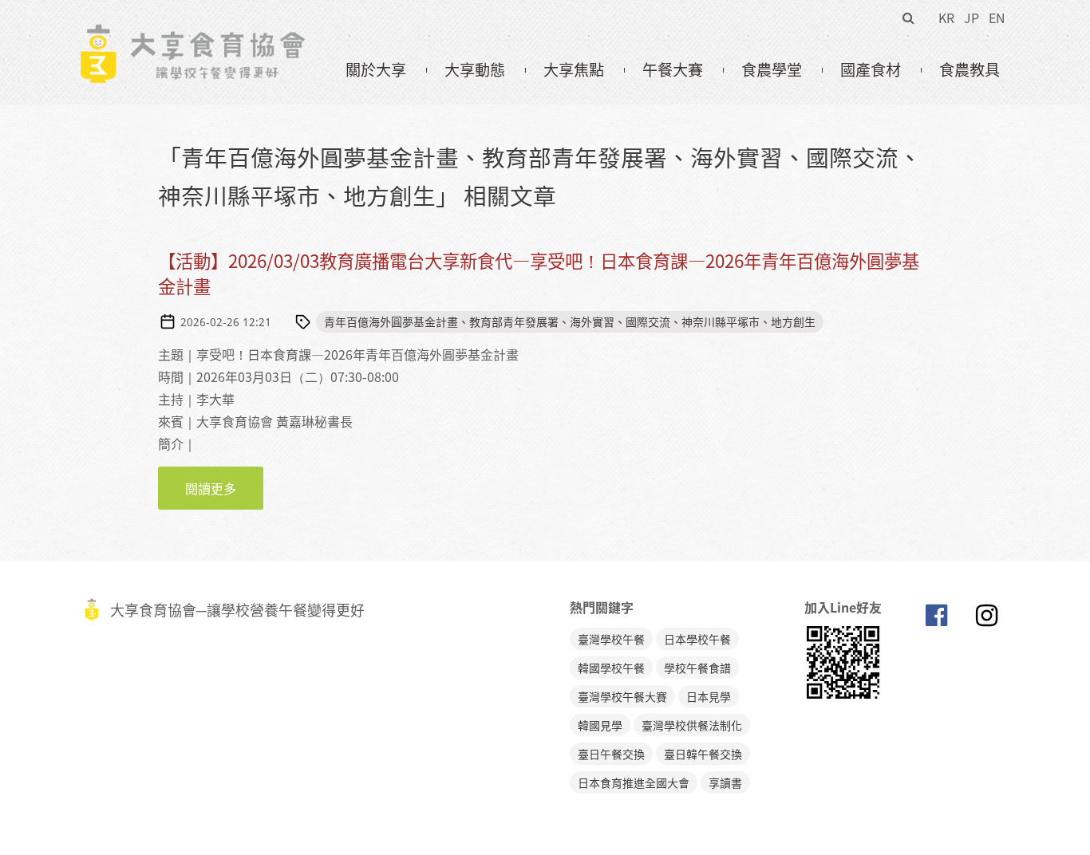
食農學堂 (771, 69)
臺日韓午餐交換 (703, 754)
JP (971, 17)
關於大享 (376, 69)
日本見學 (708, 696)
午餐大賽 (672, 69)
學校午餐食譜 (697, 668)
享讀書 (725, 782)
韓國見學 (600, 725)
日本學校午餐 (697, 639)
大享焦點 (573, 69)
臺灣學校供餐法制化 (692, 725)
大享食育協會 (936, 619)
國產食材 (870, 69)
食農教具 (969, 69)
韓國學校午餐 (611, 668)
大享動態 (474, 69)
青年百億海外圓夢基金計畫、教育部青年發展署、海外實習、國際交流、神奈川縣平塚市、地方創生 (570, 321)
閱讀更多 (224, 488)
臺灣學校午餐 (611, 639)
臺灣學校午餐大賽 (622, 696)
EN (997, 17)
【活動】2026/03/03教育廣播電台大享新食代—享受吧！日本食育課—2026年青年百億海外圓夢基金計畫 (538, 273)
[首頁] (192, 32)
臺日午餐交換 (611, 754)
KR (946, 17)
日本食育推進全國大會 (633, 782)
